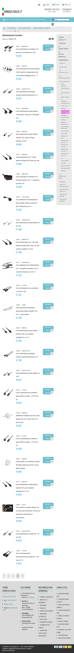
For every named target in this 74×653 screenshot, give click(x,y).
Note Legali (43, 619)
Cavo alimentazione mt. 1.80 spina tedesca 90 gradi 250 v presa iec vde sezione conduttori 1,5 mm (27, 245)
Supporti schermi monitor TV (64, 190)
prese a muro (64, 106)
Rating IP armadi (63, 621)
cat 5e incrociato (63, 85)
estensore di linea (64, 137)
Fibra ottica (64, 67)
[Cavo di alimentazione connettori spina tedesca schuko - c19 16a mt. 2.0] (7, 439)
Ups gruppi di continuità (63, 200)
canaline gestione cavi (64, 123)
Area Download (63, 635)
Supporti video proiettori (63, 195)
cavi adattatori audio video (65, 127)
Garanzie (43, 608)
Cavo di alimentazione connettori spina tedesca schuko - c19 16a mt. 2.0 (27, 442)
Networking (42, 19)
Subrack (14, 19)
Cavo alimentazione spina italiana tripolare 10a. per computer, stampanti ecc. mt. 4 (27, 334)
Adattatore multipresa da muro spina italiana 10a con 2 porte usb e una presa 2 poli (28, 419)
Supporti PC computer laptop (64, 185)
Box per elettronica (32, 19)
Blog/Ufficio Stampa (64, 638)
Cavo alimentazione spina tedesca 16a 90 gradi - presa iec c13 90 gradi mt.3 (27, 114)
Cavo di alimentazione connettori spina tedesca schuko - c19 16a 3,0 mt (27, 396)
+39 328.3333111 (12, 600)
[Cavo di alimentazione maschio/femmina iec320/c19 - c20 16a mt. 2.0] (7, 554)
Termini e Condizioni (46, 597)
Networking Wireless (64, 78)
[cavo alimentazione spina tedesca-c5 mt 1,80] (7, 223)
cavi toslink (64, 133)
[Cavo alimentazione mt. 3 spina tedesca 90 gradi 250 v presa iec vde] (7, 157)
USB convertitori (65, 166)
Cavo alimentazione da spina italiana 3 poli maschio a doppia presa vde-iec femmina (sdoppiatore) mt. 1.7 (28, 72)
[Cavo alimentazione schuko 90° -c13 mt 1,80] (7, 534)
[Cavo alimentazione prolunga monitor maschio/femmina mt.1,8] (7, 354)
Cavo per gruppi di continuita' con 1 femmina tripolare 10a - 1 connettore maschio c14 (27, 180)
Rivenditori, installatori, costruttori (42, 633)
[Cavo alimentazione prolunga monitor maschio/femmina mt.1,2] (7, 92)
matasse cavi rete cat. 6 (64, 145)
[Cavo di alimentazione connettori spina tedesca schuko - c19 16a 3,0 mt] (7, 393)
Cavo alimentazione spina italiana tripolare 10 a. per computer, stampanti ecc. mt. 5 (27, 487)
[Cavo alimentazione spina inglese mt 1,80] (7, 373)
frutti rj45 (63, 108)
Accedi (47, 5)
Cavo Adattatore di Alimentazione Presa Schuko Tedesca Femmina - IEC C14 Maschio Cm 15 (27, 203)
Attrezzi (63, 63)
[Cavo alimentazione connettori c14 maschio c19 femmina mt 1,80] (7, 49)
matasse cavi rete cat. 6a (64, 150)
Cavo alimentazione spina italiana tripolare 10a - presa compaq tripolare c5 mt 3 (27, 137)
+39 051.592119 (11, 597)
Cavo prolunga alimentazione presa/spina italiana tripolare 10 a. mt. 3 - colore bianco (27, 311)
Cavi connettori (24, 28)
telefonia (63, 120)
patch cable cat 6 (65, 93)
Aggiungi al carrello (48, 47)
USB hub (63, 171)
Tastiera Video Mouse (62, 177)
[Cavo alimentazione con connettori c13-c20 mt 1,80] (7, 288)
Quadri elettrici (21, 19)
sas (62, 158)
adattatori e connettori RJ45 (65, 102)
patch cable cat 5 (65, 89)
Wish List (67, 5)
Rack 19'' (8, 19)
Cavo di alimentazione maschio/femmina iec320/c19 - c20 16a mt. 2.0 (27, 556)
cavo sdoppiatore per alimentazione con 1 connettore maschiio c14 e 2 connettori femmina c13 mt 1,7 (27, 268)
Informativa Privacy (46, 622)
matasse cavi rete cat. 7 (64, 154)
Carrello (57, 5)
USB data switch (65, 168)
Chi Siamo (31, 597)
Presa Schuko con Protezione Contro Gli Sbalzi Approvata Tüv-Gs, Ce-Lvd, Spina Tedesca (28, 465)
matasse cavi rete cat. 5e (64, 141)
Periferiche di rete (63, 72)
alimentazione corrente (41, 28)
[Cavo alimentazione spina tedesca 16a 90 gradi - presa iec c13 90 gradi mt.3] (7, 111)
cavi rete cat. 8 (65, 131)
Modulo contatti (8, 604)
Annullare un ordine (46, 611)
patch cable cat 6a (65, 98)
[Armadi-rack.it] (13, 12)
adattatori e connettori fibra (65, 116)
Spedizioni (43, 605)
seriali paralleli (65, 160)
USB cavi (63, 163)
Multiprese (62, 181)
